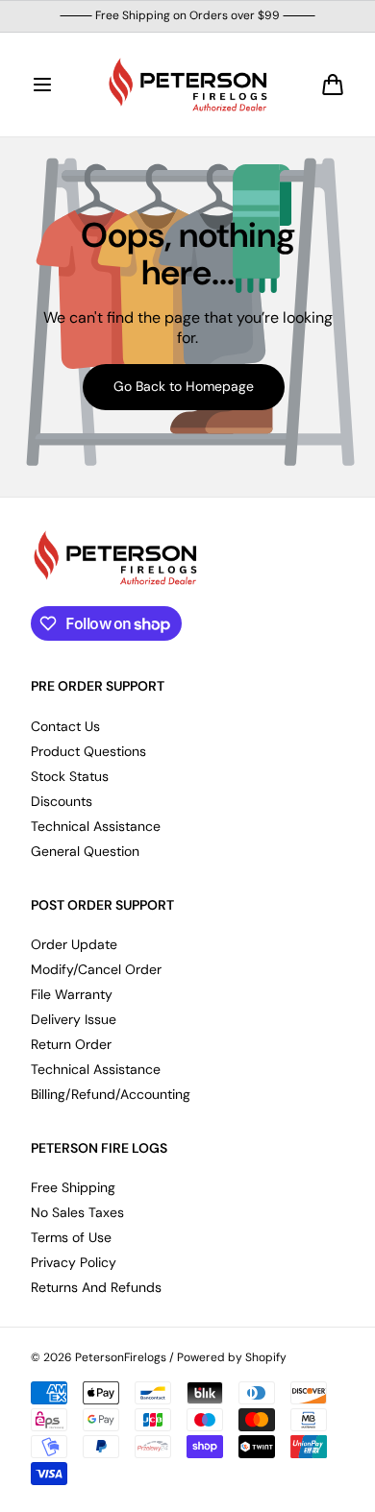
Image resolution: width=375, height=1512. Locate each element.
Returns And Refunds (96, 1287)
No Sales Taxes (77, 1212)
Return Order (71, 1044)
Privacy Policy (73, 1262)
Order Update (74, 944)
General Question (85, 851)
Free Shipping (73, 1187)
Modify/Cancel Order (96, 969)
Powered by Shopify (232, 1358)
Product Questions (88, 751)
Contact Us (65, 726)
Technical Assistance (96, 826)
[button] (42, 84)
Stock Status (70, 776)
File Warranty (71, 994)
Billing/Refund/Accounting (110, 1094)
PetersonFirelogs (120, 1358)
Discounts (61, 801)
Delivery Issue (73, 1019)
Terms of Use (71, 1237)
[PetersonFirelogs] (187, 84)
